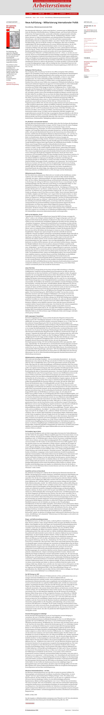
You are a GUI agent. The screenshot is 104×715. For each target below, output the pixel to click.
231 (87, 27)
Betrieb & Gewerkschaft (90, 61)
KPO (85, 68)
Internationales (30, 703)
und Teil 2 (85, 41)
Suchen (86, 77)
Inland (86, 64)
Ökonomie (87, 71)
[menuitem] (30, 14)
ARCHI (88, 30)
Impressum (68, 710)
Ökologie (86, 69)
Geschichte (87, 63)
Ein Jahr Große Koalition (88, 49)
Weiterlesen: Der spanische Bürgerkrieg (12, 83)
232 (95, 26)
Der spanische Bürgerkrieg (11, 26)
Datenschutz (75, 710)
